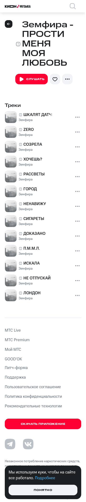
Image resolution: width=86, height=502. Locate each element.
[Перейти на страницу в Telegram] (10, 444)
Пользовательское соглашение (33, 387)
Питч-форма (16, 368)
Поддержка (15, 377)
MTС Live (13, 330)
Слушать (35, 79)
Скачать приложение (43, 424)
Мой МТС (13, 349)
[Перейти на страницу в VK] (28, 444)
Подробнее (45, 478)
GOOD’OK (13, 359)
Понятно (43, 490)
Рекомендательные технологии (33, 406)
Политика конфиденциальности (33, 396)
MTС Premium (17, 340)
